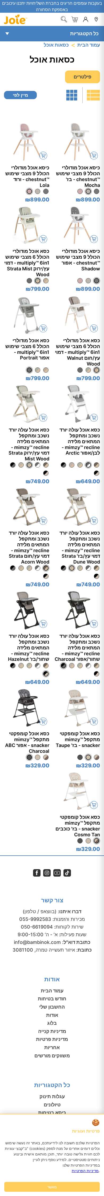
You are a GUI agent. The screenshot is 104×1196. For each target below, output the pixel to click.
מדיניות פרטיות (52, 1039)
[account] (86, 19)
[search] (64, 19)
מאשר (52, 1187)
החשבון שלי (52, 1007)
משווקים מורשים (52, 1055)
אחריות (52, 1047)
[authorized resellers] (96, 19)
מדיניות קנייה (52, 1031)
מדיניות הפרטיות (85, 1170)
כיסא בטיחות (52, 1112)
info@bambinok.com (37, 942)
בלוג (52, 1023)
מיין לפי (20, 95)
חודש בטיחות (52, 998)
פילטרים (82, 77)
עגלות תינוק (52, 1096)
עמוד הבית (88, 45)
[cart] (74, 19)
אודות (52, 1015)
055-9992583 (35, 919)
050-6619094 (37, 927)
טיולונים (52, 1104)
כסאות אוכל (56, 45)
